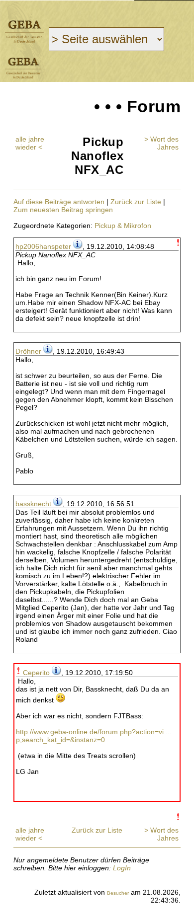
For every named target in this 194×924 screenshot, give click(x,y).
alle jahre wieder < (29, 143)
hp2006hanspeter (43, 246)
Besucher (118, 893)
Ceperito (36, 673)
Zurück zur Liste (135, 202)
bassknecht (33, 504)
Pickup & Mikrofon (123, 226)
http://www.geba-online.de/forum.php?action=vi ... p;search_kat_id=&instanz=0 (94, 736)
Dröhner (28, 351)
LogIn (122, 868)
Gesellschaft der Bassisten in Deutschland (24, 31)
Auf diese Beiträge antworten (58, 202)
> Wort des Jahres (161, 143)
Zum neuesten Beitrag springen (63, 210)
